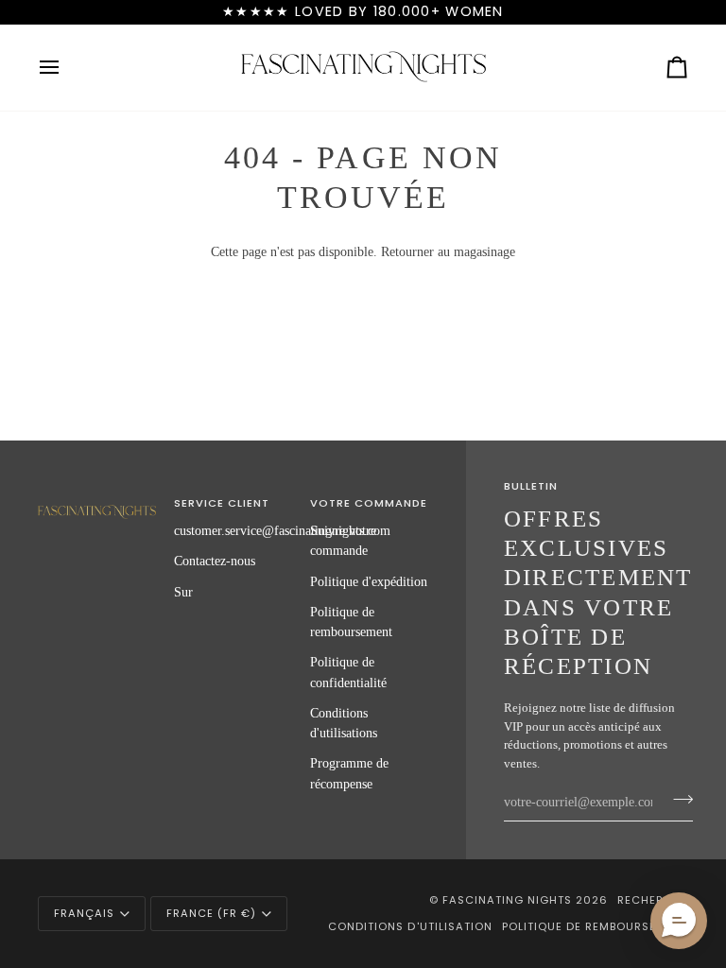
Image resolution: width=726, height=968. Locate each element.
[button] (97, 500)
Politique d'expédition (368, 581)
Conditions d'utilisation (410, 926)
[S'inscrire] (677, 800)
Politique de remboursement (595, 926)
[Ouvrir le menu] (66, 68)
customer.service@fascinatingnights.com (282, 530)
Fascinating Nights (507, 900)
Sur (183, 591)
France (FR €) (211, 913)
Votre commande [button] (368, 502)
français (84, 913)
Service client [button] (221, 502)
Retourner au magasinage (448, 251)
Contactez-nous (214, 560)
